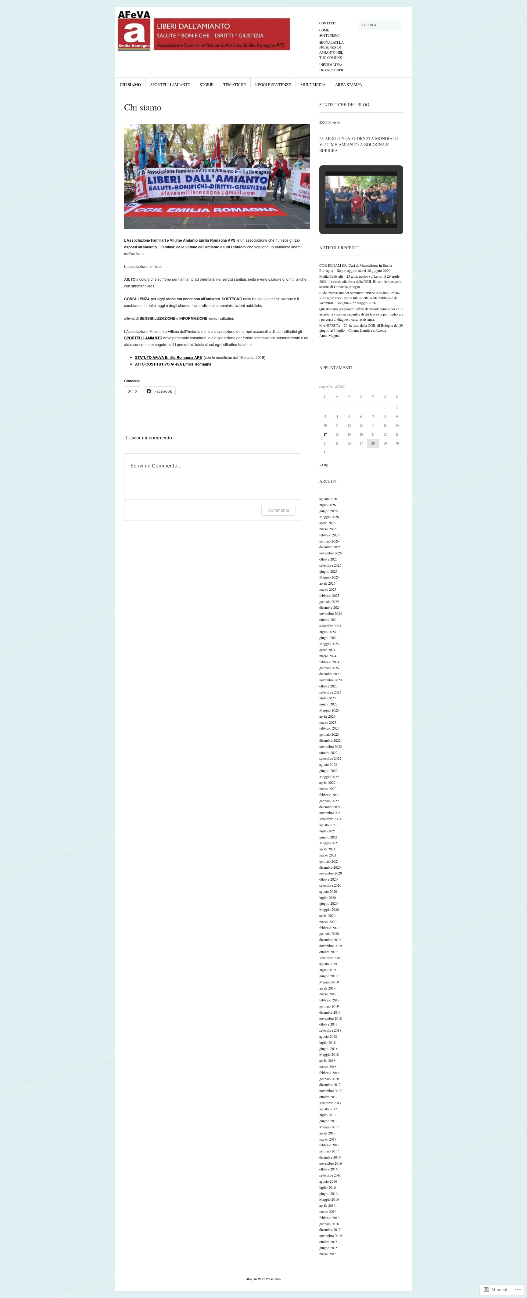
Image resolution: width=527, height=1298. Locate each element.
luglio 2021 (327, 830)
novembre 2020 (330, 873)
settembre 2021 (330, 818)
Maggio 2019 (329, 981)
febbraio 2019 (329, 999)
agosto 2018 (328, 1036)
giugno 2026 (328, 510)
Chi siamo (130, 84)
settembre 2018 (330, 1030)
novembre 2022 (330, 746)
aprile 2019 (327, 988)
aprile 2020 (327, 915)
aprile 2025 (327, 583)
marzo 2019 (327, 993)
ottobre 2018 (328, 1024)
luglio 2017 (327, 1114)
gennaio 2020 (329, 933)
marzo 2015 (327, 1253)
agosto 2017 (328, 1108)
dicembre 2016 (330, 1157)
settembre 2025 (330, 565)
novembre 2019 (330, 945)
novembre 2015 (330, 1235)
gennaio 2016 (329, 1223)
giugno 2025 (328, 571)
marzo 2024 (327, 655)
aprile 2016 (327, 1205)
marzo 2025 (327, 589)
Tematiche (234, 84)
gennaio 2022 (329, 800)
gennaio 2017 (329, 1150)
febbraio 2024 (329, 661)
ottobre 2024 (328, 619)
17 (325, 434)
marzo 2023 (327, 722)
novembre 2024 (330, 613)
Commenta (278, 510)
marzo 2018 (327, 1066)
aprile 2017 (327, 1132)
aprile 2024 (327, 649)
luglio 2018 (327, 1042)
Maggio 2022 (329, 776)
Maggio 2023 (329, 710)
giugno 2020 (328, 903)
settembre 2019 (330, 957)
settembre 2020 (330, 885)
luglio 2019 (327, 969)
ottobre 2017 (328, 1096)
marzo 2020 (327, 921)
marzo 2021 (327, 855)
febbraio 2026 (329, 534)
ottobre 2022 (328, 752)
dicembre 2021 (330, 806)
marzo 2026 (327, 528)
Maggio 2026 (329, 516)
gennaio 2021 (329, 861)
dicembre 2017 (330, 1084)
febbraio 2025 (329, 595)
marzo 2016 (327, 1211)
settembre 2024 (330, 625)
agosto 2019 (328, 963)
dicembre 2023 (330, 673)
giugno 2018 (328, 1048)
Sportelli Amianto (170, 84)
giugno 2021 (328, 837)
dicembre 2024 (330, 607)
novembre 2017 (330, 1090)
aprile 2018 (327, 1060)
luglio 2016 (327, 1187)
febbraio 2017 (329, 1144)
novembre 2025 (330, 552)
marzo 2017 (327, 1139)
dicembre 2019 (330, 939)
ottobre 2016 (328, 1168)
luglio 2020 (327, 897)
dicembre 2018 (330, 1012)
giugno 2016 (328, 1193)
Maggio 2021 (329, 842)
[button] (347, 212)
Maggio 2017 (329, 1126)
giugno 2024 (328, 637)
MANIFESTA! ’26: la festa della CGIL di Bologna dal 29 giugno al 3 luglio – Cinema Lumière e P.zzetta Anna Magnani (361, 330)
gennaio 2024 (329, 667)
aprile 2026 (327, 522)
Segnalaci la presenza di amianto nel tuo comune (331, 50)
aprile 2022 (327, 782)
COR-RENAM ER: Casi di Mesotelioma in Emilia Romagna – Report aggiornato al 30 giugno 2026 (355, 268)
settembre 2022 (330, 758)
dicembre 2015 (330, 1229)
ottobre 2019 (328, 951)
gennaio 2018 (329, 1078)
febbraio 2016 (329, 1217)
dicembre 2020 (330, 867)
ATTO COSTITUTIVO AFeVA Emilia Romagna (173, 364)
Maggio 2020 (329, 909)
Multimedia (312, 84)
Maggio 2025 (329, 577)
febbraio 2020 (329, 927)
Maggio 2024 (329, 643)
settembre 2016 (330, 1175)
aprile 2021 (327, 848)
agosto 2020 (328, 891)
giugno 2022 (328, 770)
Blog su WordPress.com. (263, 1278)
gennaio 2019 (329, 1006)
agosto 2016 (328, 1181)
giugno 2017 (328, 1120)
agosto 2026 (328, 498)
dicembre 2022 (330, 740)
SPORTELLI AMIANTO (143, 338)
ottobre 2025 (328, 559)
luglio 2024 (327, 631)
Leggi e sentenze (273, 84)
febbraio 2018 (329, 1072)
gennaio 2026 (329, 541)
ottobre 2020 (328, 879)
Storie (206, 84)
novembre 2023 (330, 679)
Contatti (327, 23)
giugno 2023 (328, 703)
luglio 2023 (327, 697)
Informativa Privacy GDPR (331, 67)
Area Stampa (348, 84)
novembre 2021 (330, 812)
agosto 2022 (328, 764)
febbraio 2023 (329, 728)
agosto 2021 (328, 824)
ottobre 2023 (328, 685)
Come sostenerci (329, 33)
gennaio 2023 (329, 734)
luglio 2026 (327, 504)
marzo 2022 (327, 788)
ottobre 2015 (328, 1241)
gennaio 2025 (329, 601)
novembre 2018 (330, 1018)
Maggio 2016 (329, 1199)
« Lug (323, 464)
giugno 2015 (328, 1247)
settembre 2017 (330, 1102)
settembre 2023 (330, 692)
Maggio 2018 (329, 1054)
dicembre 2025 (330, 546)
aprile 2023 (327, 716)
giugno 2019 (328, 975)
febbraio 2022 (329, 794)
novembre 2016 (330, 1163)
